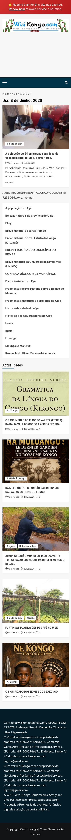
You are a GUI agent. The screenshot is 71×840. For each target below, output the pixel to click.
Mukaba (30, 618)
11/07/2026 (29, 497)
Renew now (17, 9)
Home (9, 323)
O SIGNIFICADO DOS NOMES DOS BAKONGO (31, 691)
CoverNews (47, 829)
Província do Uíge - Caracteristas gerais (30, 353)
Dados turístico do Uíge (20, 281)
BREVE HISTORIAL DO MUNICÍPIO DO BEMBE (30, 252)
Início (8, 330)
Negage (11, 546)
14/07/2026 (29, 429)
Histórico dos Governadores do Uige (28, 315)
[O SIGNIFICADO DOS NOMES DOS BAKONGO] (35, 665)
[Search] (66, 82)
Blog (8, 223)
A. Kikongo (12, 410)
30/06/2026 (29, 568)
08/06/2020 (29, 163)
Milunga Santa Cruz (17, 345)
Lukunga (10, 338)
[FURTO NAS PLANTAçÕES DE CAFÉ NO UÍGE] (35, 601)
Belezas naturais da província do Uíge (29, 215)
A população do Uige (18, 208)
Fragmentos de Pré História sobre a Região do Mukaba (34, 291)
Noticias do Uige (27, 546)
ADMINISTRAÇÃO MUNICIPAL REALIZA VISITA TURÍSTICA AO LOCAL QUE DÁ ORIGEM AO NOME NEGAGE (34, 560)
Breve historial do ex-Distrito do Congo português (30, 240)
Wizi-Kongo (13, 163)
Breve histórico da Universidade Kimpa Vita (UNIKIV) (33, 264)
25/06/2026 (29, 696)
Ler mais (9, 182)
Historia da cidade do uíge (22, 308)
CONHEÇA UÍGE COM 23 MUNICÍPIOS (30, 273)
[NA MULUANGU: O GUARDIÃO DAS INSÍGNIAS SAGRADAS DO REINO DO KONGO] (35, 461)
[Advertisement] (35, 57)
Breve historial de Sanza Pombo (25, 230)
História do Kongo (16, 478)
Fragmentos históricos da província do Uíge (33, 300)
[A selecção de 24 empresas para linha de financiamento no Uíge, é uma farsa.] (35, 127)
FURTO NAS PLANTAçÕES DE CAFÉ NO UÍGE (31, 627)
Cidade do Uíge (15, 143)
